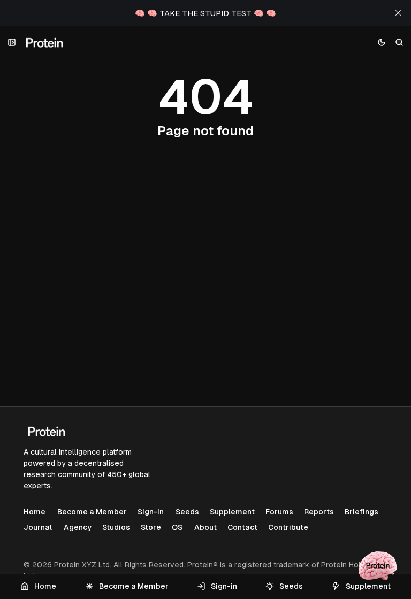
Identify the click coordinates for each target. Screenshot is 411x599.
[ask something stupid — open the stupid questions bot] (378, 566)
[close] (398, 12)
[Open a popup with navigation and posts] (12, 42)
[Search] (399, 42)
